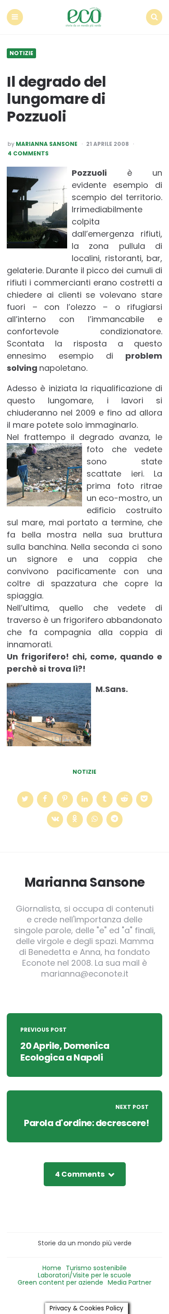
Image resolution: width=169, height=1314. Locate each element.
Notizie (21, 53)
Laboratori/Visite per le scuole (84, 1275)
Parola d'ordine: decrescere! (86, 1123)
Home (51, 1267)
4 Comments (28, 153)
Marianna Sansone (47, 144)
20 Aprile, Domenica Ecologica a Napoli (65, 1051)
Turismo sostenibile (96, 1267)
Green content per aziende (60, 1282)
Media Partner (129, 1282)
